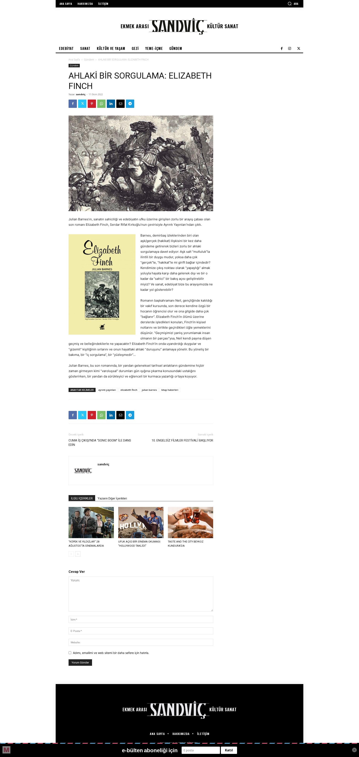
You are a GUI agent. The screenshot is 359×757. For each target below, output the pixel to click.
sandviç (80, 94)
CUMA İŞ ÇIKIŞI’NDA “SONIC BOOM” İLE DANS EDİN (100, 443)
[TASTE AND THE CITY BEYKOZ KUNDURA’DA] (190, 522)
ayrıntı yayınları (107, 389)
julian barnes (149, 389)
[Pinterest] (92, 104)
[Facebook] (73, 104)
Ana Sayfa (74, 59)
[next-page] (77, 554)
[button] (293, 3)
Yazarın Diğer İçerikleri (112, 498)
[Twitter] (82, 104)
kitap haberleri (169, 389)
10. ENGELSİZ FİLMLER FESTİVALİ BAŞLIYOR (182, 440)
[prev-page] (71, 554)
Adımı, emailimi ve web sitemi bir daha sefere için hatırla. (111, 653)
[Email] (120, 104)
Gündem (89, 59)
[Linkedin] (111, 104)
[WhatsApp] (101, 104)
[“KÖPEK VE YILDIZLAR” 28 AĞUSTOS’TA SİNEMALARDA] (91, 522)
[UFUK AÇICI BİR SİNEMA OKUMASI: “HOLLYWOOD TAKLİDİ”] (141, 522)
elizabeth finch (128, 389)
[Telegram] (130, 104)
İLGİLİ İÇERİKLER (82, 498)
